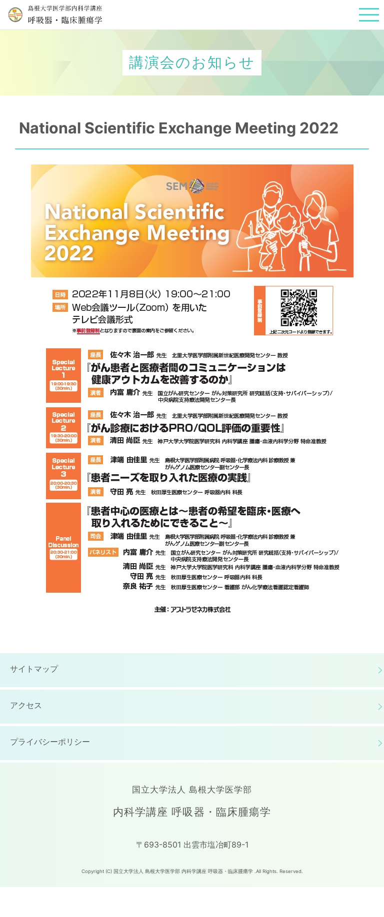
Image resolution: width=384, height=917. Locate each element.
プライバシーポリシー (50, 742)
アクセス (26, 705)
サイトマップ (34, 669)
